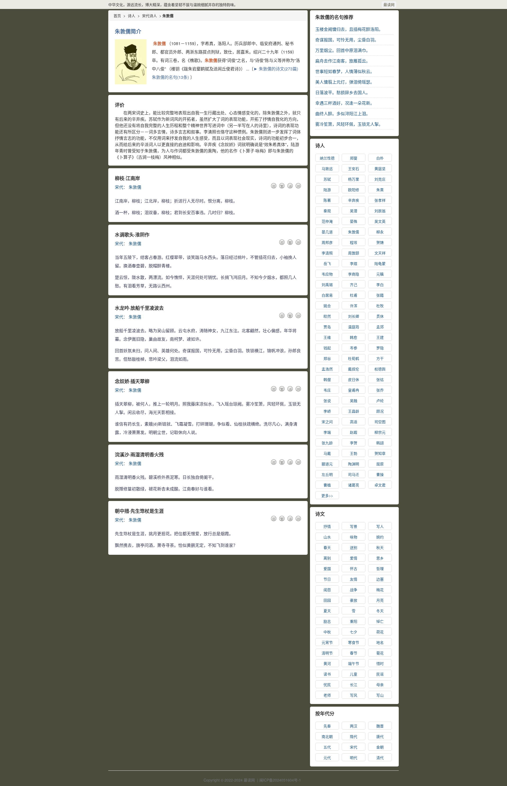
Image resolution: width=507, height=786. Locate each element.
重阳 (353, 621)
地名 (380, 642)
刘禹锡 (327, 284)
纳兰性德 (327, 158)
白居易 (327, 295)
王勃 (353, 453)
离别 (327, 558)
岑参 (353, 347)
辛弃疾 (353, 200)
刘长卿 (353, 316)
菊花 (380, 652)
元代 (327, 757)
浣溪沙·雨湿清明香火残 (139, 454)
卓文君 (380, 485)
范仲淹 (327, 221)
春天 (327, 547)
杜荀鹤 (353, 358)
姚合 (327, 305)
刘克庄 (380, 179)
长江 (353, 684)
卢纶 (380, 400)
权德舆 (380, 369)
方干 (380, 358)
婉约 (380, 536)
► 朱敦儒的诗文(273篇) (275, 69)
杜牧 (380, 305)
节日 (327, 579)
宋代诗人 (149, 15)
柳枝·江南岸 (127, 178)
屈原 (380, 463)
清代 (380, 757)
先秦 (327, 726)
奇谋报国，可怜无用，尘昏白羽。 (347, 40)
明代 (353, 757)
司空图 (380, 421)
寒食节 (353, 642)
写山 (380, 695)
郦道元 (327, 463)
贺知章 (380, 453)
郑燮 (353, 158)
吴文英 (380, 221)
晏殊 (353, 221)
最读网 (389, 4)
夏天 (327, 610)
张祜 (380, 379)
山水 (327, 536)
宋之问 (327, 421)
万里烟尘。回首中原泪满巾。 (342, 50)
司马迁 (353, 474)
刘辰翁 (380, 210)
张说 (327, 400)
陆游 (327, 189)
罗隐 (380, 347)
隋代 (353, 736)
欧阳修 (353, 189)
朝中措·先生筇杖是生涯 (139, 511)
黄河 (327, 663)
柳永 (380, 231)
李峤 (327, 411)
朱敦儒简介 (128, 31)
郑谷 (327, 358)
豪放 (353, 600)
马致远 (327, 168)
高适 (353, 421)
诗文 (320, 514)
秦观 (327, 210)
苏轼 (327, 179)
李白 (380, 284)
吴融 (353, 400)
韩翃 (380, 442)
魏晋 (380, 726)
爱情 (353, 558)
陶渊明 (353, 463)
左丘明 (327, 474)
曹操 (380, 474)
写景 (353, 526)
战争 (353, 589)
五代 (327, 747)
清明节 (327, 652)
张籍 (380, 295)
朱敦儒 (135, 187)
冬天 (380, 610)
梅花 (380, 589)
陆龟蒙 (380, 263)
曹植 (327, 485)
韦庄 (327, 390)
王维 (327, 337)
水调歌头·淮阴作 (132, 234)
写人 (380, 526)
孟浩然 (327, 369)
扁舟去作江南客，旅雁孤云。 (342, 61)
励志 (327, 621)
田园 (327, 600)
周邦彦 (327, 242)
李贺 (353, 442)
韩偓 (327, 379)
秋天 (380, 547)
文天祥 (380, 252)
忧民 (327, 684)
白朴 (380, 158)
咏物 (353, 536)
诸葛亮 (353, 485)
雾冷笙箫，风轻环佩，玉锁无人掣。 (349, 124)
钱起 (327, 347)
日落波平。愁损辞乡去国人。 (342, 92)
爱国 (327, 568)
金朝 (380, 747)
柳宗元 (380, 432)
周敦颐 (353, 252)
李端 (327, 432)
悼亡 (380, 621)
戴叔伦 (353, 369)
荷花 (380, 631)
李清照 (327, 252)
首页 (117, 15)
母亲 (380, 684)
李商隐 (353, 274)
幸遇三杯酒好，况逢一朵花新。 (344, 103)
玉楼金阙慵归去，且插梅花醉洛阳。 (349, 29)
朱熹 (380, 189)
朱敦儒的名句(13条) (170, 77)
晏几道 (327, 231)
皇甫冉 (353, 390)
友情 (353, 579)
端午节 (353, 663)
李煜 (353, 263)
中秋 (327, 631)
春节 (353, 652)
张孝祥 (380, 200)
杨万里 (353, 179)
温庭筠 (353, 326)
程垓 (353, 242)
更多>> (327, 495)
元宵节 (327, 642)
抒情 (327, 526)
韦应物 (327, 274)
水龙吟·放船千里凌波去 (139, 308)
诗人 (131, 15)
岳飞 (327, 263)
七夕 (353, 631)
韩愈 (353, 337)
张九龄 (327, 442)
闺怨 (327, 589)
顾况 (380, 411)
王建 (380, 337)
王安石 (353, 168)
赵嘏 (353, 432)
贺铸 (380, 242)
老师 (327, 695)
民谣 (380, 674)
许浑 (353, 305)
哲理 (380, 568)
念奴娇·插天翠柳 (132, 381)
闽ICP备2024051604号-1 (280, 780)
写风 (353, 695)
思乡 (380, 558)
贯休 (380, 316)
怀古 (353, 568)
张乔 (380, 390)
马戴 (327, 453)
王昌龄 (353, 411)
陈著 (327, 200)
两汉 (353, 726)
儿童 (353, 674)
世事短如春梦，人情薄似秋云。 (344, 71)
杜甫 (353, 295)
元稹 (380, 274)
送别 (353, 547)
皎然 (327, 316)
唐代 (380, 736)
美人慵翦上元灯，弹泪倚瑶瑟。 (344, 82)
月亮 (380, 600)
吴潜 (353, 210)
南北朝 (327, 736)
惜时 (380, 663)
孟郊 (380, 326)
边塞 (380, 579)
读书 (327, 674)
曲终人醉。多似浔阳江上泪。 (342, 113)
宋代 (119, 187)
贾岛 (327, 326)
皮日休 (353, 379)
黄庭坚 (380, 168)
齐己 (353, 284)
